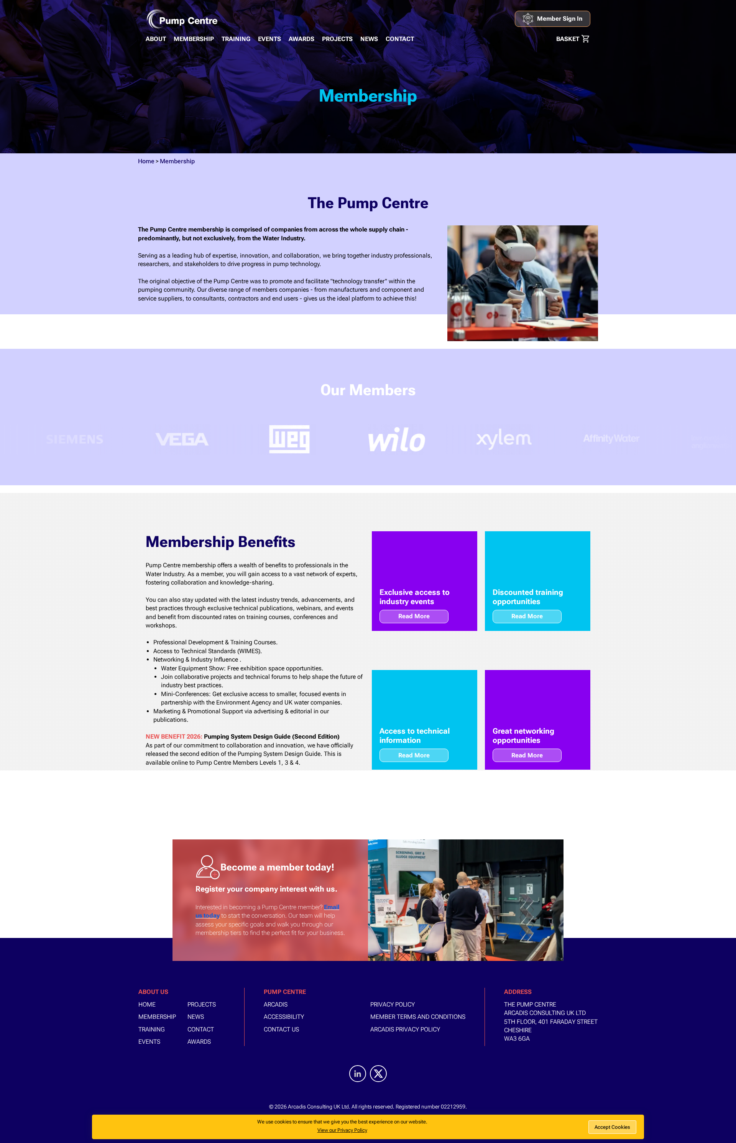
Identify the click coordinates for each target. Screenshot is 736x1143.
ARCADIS (276, 1004)
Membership (177, 161)
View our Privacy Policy (342, 1130)
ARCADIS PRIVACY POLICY (405, 1029)
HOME (147, 1004)
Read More (414, 616)
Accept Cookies (612, 1127)
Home (146, 161)
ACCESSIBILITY (284, 1016)
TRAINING (236, 39)
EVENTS (269, 39)
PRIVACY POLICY (392, 1004)
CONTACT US (281, 1029)
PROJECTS (337, 39)
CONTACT (400, 39)
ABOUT (156, 39)
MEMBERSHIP (194, 39)
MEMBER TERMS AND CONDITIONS (417, 1016)
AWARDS (301, 39)
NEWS (369, 39)
